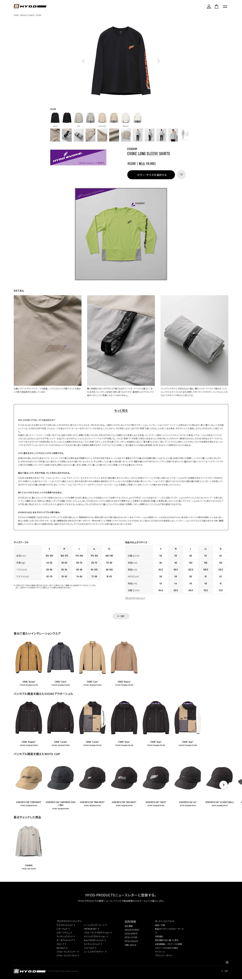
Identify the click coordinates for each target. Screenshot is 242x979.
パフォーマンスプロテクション (97, 932)
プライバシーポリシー (164, 955)
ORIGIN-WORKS (132, 929)
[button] (223, 785)
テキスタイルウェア (65, 925)
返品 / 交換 (160, 925)
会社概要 (129, 926)
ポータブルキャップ (65, 940)
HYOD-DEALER (131, 941)
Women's (61, 947)
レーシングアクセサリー (94, 951)
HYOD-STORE (131, 937)
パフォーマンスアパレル (67, 955)
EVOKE (38, 15)
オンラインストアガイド (164, 921)
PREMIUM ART (90, 928)
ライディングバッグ (92, 944)
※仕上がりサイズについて (135, 598)
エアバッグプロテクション (95, 936)
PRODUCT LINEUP (27, 15)
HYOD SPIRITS (131, 933)
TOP (226, 971)
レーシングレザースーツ (94, 925)
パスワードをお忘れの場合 (166, 947)
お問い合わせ (130, 945)
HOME (16, 15)
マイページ (160, 951)
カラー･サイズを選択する (152, 175)
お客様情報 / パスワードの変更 (168, 944)
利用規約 (159, 936)
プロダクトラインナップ (68, 921)
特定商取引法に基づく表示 (167, 940)
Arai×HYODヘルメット (94, 940)
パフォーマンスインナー (67, 951)
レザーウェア (62, 928)
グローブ (60, 944)
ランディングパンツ (65, 936)
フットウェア (89, 947)
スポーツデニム (63, 932)
